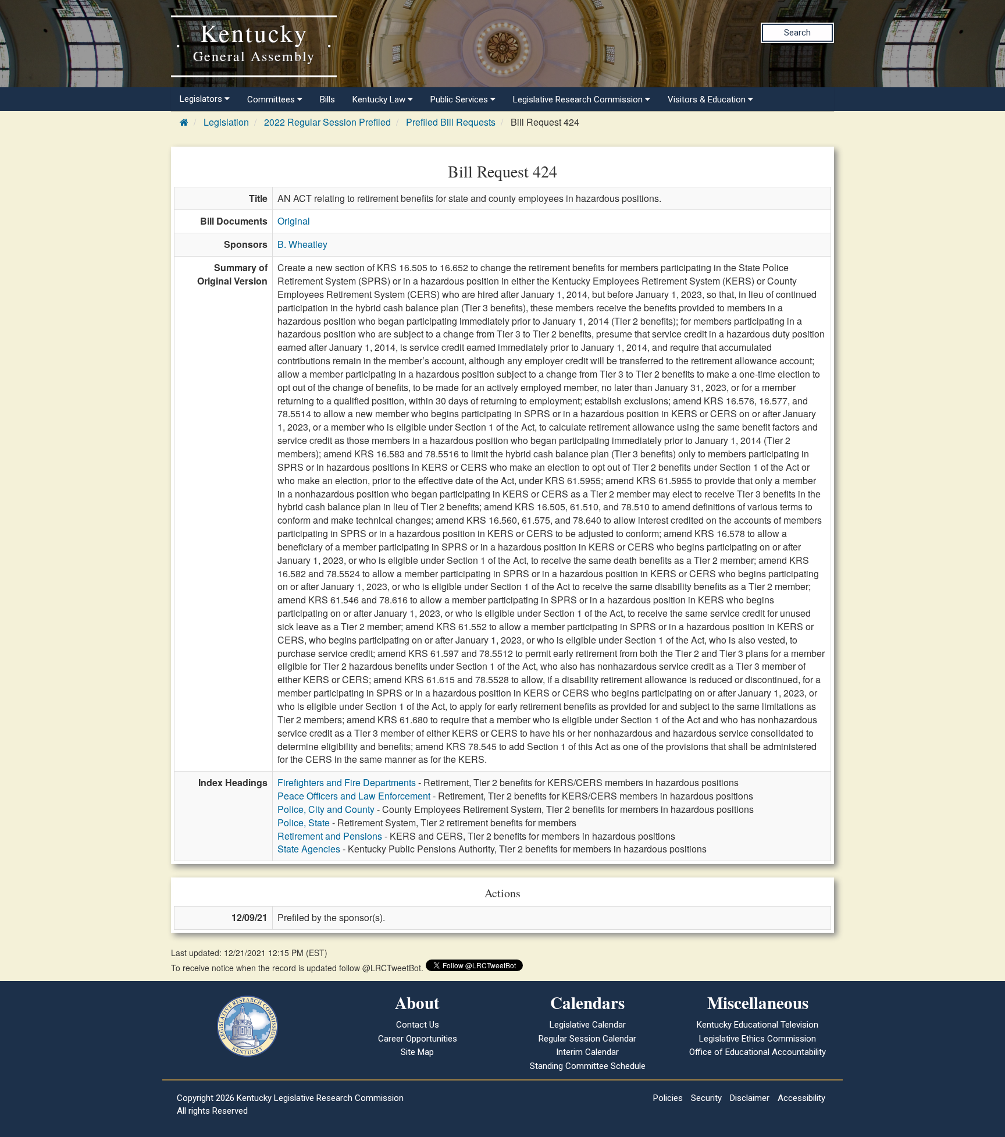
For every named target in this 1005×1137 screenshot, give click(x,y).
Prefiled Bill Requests (451, 122)
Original (293, 221)
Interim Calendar (587, 1052)
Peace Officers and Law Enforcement (353, 795)
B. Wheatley (302, 244)
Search (797, 32)
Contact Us (417, 1024)
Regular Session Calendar (587, 1038)
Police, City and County (326, 809)
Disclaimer (749, 1098)
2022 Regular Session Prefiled (327, 122)
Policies (668, 1098)
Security (706, 1098)
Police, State (303, 822)
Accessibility (801, 1098)
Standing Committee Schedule (588, 1066)
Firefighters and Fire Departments (346, 782)
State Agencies (308, 848)
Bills (327, 99)
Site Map (417, 1052)
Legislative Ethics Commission (757, 1038)
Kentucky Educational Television (757, 1024)
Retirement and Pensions (329, 836)
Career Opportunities (417, 1038)
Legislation (226, 122)
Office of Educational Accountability (757, 1052)
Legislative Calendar (588, 1024)
